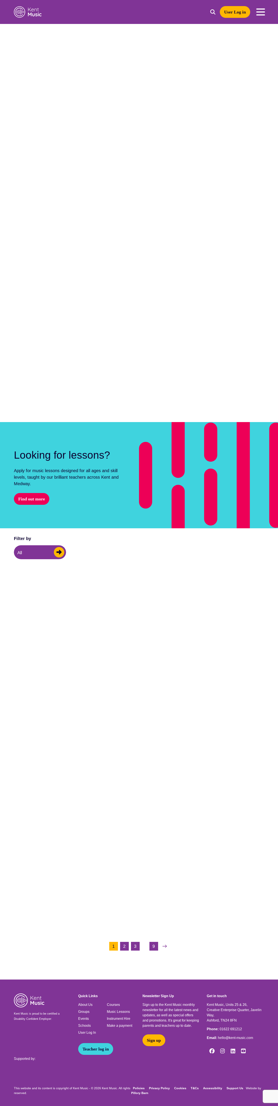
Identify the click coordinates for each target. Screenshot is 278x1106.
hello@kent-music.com (235, 1038)
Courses (113, 1005)
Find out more (31, 499)
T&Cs (195, 1088)
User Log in (235, 12)
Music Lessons (118, 1011)
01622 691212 (231, 1029)
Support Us (235, 1088)
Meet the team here (73, 382)
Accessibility (212, 1088)
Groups (83, 1011)
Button (59, 552)
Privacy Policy (159, 1088)
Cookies (180, 1088)
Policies (139, 1088)
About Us (85, 1005)
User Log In (87, 1032)
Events (83, 1018)
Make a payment (119, 1025)
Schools (84, 1025)
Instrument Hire (118, 1018)
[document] (139, 502)
